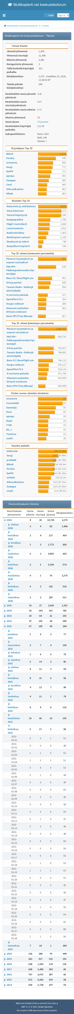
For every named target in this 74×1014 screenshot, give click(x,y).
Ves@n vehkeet (15, 303)
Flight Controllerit (17, 224)
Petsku (10, 158)
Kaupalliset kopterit (18, 246)
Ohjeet (28, 1003)
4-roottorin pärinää (17, 295)
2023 (9, 615)
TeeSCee (11, 434)
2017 (9, 969)
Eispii (9, 420)
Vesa (9, 411)
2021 (9, 626)
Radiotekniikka (15, 232)
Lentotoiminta (15, 228)
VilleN (9, 193)
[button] (4, 15)
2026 (9, 520)
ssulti (9, 438)
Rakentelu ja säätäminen (21, 206)
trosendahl (12, 403)
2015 (9, 979)
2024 (9, 610)
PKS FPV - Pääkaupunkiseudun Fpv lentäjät (20, 270)
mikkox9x (12, 451)
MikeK (9, 153)
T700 (9, 425)
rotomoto (11, 162)
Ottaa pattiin (14, 282)
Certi (9, 184)
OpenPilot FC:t (14, 299)
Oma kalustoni (15, 210)
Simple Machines (45, 1007)
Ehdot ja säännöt (40, 1003)
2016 (9, 974)
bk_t (9, 429)
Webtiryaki (20, 1003)
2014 (9, 984)
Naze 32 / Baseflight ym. (20, 278)
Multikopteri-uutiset (18, 237)
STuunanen (42, 121)
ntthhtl (11, 477)
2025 (9, 605)
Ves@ (9, 167)
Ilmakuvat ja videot (18, 241)
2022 (9, 621)
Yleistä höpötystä (17, 215)
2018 (9, 964)
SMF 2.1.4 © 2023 (29, 1007)
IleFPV (9, 171)
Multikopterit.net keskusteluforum (39, 4)
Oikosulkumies (15, 189)
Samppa (11, 180)
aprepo (10, 175)
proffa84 (11, 460)
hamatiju (11, 407)
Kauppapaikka (15, 219)
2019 (9, 958)
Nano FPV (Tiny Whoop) (19, 316)
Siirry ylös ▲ (53, 1003)
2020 (9, 953)
